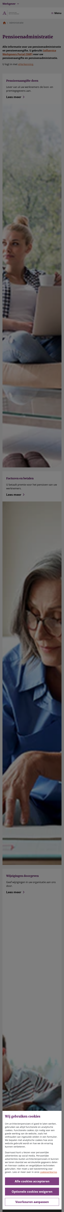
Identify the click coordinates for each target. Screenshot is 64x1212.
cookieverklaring (48, 1172)
